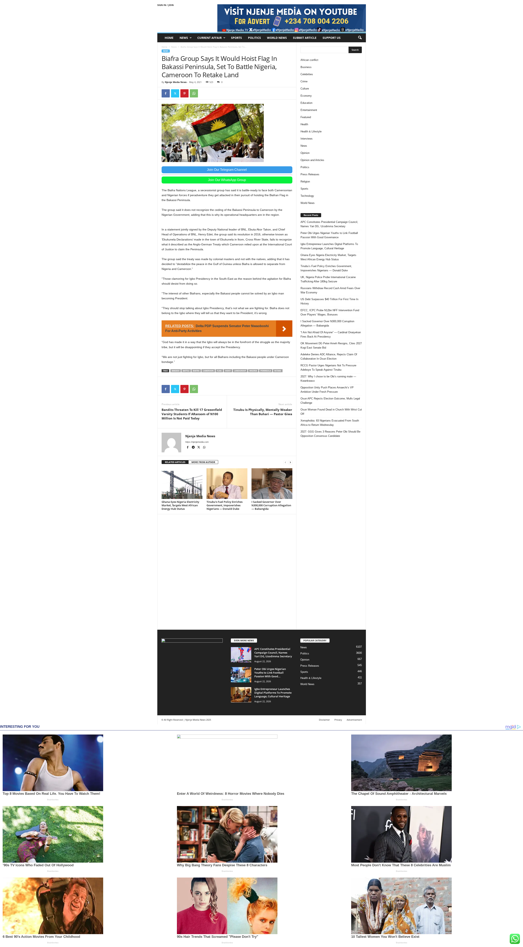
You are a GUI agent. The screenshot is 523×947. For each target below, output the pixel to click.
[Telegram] (193, 447)
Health (304, 124)
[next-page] (290, 462)
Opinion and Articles (312, 160)
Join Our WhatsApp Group (227, 180)
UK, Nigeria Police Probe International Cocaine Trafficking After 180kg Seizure (328, 279)
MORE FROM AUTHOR (203, 462)
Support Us (332, 38)
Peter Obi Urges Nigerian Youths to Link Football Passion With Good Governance (329, 235)
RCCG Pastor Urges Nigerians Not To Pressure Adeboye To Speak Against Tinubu (328, 367)
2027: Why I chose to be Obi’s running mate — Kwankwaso (328, 378)
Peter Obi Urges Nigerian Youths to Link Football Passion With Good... (270, 672)
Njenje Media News (176, 82)
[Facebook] (166, 93)
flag (219, 370)
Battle (186, 370)
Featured (306, 117)
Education (306, 102)
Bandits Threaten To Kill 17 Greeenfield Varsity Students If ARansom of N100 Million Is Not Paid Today (192, 414)
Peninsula (265, 370)
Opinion (305, 152)
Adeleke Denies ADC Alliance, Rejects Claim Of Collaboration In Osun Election (329, 356)
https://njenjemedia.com (197, 442)
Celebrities (307, 74)
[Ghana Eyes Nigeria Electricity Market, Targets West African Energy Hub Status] (182, 483)
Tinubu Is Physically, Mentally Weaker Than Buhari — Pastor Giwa (262, 412)
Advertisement (354, 719)
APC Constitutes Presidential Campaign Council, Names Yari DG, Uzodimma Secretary (329, 224)
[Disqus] (227, 571)
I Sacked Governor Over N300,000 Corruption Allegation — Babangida (271, 505)
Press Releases (310, 174)
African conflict (309, 59)
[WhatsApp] (194, 93)
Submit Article (304, 38)
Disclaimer (324, 719)
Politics (254, 38)
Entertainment (309, 110)
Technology (307, 195)
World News (277, 38)
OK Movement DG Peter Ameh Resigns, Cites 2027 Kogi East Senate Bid (331, 345)
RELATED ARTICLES (175, 462)
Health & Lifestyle (311, 131)
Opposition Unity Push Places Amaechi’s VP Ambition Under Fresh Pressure (327, 389)
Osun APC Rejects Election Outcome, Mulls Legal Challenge (330, 400)
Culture (305, 88)
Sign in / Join (165, 5)
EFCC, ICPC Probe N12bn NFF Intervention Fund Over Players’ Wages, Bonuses (330, 312)
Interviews (307, 138)
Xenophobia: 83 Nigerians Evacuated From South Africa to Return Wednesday (330, 422)
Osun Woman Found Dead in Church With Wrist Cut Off (331, 411)
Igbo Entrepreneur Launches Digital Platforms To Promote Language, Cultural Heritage (329, 246)
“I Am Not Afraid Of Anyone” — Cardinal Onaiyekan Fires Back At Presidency (331, 334)
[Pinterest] (184, 93)
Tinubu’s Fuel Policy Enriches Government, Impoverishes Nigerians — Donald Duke (225, 505)
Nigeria (253, 370)
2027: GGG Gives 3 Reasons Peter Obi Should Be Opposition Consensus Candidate (330, 433)
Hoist (228, 370)
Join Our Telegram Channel (227, 169)
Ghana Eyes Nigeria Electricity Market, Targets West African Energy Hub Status (180, 505)
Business (306, 67)
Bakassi (175, 370)
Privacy (338, 719)
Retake (277, 370)
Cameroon (208, 370)
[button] (359, 37)
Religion (305, 181)
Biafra (196, 370)
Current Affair (209, 38)
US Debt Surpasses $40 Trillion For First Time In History (329, 301)
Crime (304, 81)
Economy (306, 95)
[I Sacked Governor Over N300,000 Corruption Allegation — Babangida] (271, 483)
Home (169, 38)
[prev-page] (285, 462)
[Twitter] (175, 93)
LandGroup (240, 370)
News (184, 38)
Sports (236, 38)
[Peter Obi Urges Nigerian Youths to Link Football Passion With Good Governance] (241, 674)
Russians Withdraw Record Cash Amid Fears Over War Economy (330, 290)
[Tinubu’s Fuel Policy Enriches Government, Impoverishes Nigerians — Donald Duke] (227, 483)
